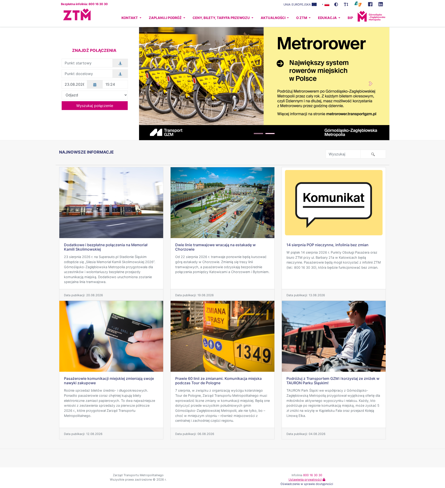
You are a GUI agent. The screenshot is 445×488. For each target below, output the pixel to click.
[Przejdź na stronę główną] (72, 18)
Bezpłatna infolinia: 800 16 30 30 (84, 4)
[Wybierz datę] (94, 84)
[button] (158, 83)
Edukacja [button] (327, 18)
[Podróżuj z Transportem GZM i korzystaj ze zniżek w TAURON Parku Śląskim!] (334, 336)
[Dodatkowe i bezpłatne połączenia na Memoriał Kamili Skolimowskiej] (111, 202)
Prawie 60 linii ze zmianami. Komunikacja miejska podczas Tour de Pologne (218, 380)
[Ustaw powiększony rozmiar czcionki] (346, 4)
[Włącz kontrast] (336, 4)
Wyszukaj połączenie (94, 105)
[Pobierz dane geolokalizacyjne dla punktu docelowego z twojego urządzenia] (120, 73)
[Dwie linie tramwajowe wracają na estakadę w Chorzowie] (222, 202)
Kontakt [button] (130, 18)
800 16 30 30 (312, 475)
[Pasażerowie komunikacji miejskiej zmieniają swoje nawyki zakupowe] (111, 336)
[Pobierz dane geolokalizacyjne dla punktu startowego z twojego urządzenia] (120, 63)
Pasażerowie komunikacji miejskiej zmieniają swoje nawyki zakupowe (109, 380)
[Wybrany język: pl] (325, 4)
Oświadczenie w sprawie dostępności (306, 484)
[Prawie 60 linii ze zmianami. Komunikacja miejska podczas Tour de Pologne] (222, 336)
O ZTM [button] (302, 18)
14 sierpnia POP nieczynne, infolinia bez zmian (327, 244)
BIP (350, 18)
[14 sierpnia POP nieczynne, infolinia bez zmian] (334, 202)
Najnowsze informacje (86, 152)
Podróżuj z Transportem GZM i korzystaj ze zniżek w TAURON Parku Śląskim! (332, 380)
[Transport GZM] (370, 4)
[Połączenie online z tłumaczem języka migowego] (358, 3)
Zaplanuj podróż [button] (165, 18)
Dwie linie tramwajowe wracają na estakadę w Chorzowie (215, 247)
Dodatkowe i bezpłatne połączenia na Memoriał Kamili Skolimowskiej (105, 247)
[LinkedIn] (380, 4)
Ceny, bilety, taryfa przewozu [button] (222, 18)
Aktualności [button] (273, 18)
